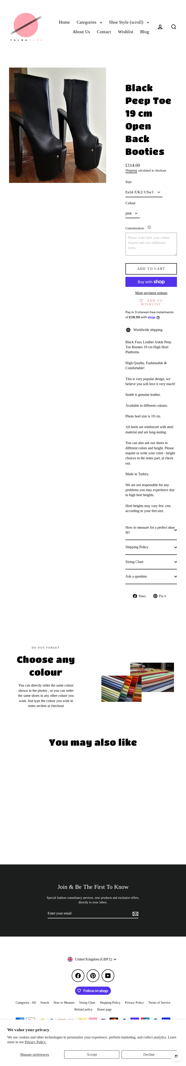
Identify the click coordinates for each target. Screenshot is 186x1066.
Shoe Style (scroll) (126, 22)
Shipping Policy (136, 547)
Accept (92, 1054)
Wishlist (125, 31)
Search (44, 1002)
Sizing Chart (134, 562)
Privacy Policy (134, 1002)
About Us (81, 31)
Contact (104, 31)
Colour (130, 203)
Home (64, 22)
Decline (148, 1054)
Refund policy (83, 1009)
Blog (144, 31)
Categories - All (26, 1002)
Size (128, 182)
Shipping (131, 170)
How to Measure (64, 1002)
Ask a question (136, 576)
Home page (104, 1009)
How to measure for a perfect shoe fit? (150, 529)
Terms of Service (159, 1002)
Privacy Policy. (35, 1042)
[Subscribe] (134, 913)
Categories (87, 22)
